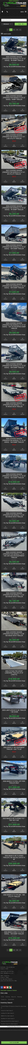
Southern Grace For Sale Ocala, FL (9, 1024)
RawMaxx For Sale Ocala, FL (8, 1018)
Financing (19, 996)
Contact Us (9, 990)
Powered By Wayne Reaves (14, 1026)
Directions (14, 990)
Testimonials (11, 999)
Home (2, 996)
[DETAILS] (5, 69)
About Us (13, 996)
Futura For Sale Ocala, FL (7, 1010)
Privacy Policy (3, 990)
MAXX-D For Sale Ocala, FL (7, 1016)
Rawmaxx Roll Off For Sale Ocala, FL (10, 1021)
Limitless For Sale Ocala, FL (7, 1013)
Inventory (7, 996)
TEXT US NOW (13, 1042)
